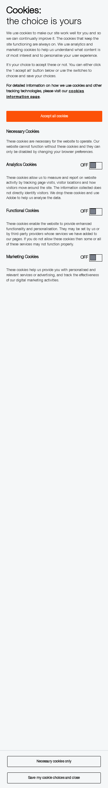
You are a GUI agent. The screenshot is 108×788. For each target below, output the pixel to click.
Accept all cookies (54, 116)
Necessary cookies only (54, 761)
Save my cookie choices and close (54, 778)
